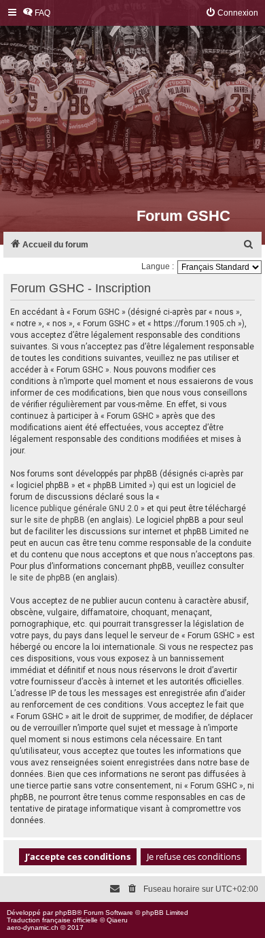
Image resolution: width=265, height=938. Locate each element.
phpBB (66, 912)
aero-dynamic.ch (32, 927)
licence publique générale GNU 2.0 (74, 508)
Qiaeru (117, 920)
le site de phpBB (54, 520)
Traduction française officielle (52, 920)
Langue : (157, 266)
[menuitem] (36, 13)
